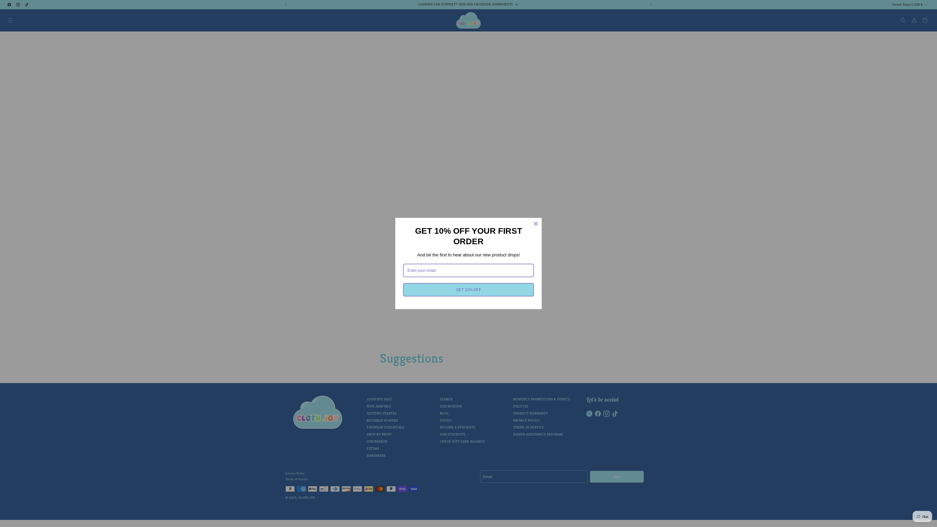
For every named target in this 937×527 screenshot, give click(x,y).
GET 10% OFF (468, 290)
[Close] (536, 224)
